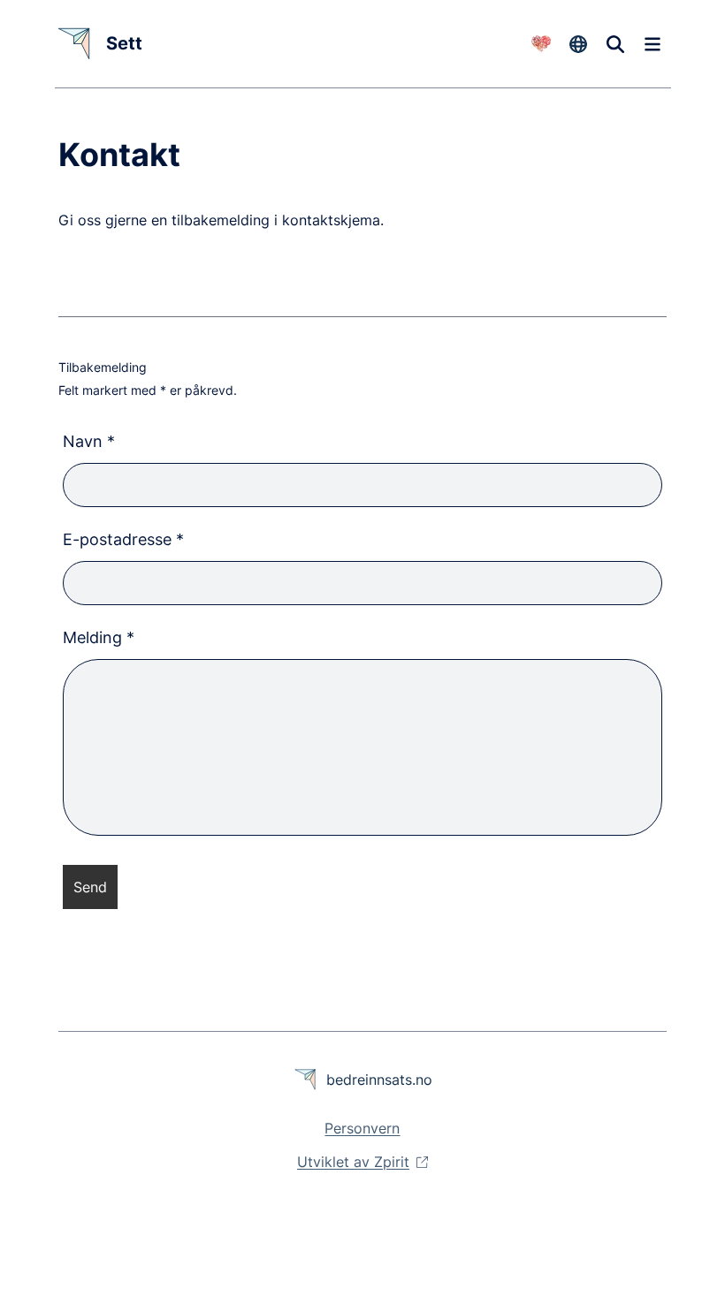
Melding (98, 637)
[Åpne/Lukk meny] (652, 44)
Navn (89, 441)
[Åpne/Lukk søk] (615, 44)
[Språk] (578, 44)
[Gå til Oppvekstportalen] (541, 44)
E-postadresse (123, 539)
